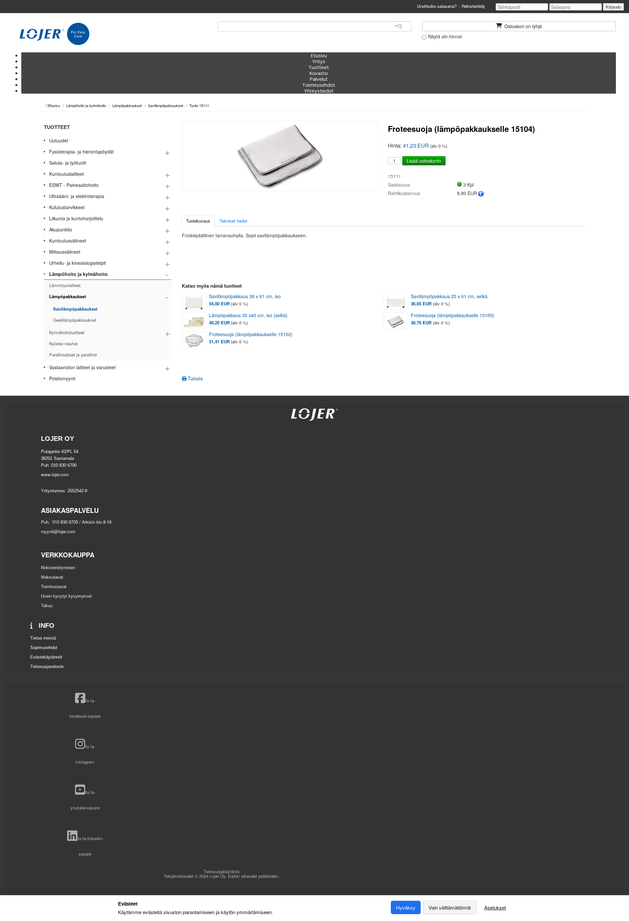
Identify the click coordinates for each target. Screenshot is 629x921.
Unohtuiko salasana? (437, 6)
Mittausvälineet (64, 251)
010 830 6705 (64, 522)
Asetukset (495, 907)
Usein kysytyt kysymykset (66, 596)
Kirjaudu (613, 7)
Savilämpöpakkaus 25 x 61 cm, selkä (449, 296)
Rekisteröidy (473, 6)
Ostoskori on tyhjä (522, 26)
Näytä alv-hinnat (444, 36)
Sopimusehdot (43, 647)
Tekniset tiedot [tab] (233, 221)
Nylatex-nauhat (63, 343)
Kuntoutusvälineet (67, 240)
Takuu (46, 605)
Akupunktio (60, 229)
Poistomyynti (62, 378)
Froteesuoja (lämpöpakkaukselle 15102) (251, 334)
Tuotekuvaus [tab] (198, 221)
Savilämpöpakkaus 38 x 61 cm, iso (245, 296)
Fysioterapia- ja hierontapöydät (81, 151)
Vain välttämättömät (450, 907)
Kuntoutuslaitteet (66, 174)
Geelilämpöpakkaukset (74, 320)
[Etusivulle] (54, 34)
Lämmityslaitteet (65, 285)
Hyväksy (405, 907)
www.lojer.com (55, 474)
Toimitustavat (54, 586)
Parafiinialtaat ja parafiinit (73, 355)
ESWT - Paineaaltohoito (74, 185)
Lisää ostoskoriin (424, 160)
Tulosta (194, 378)
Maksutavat (52, 577)
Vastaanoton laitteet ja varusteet (82, 367)
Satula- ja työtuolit (67, 162)
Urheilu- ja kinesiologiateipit (77, 263)
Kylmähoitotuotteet (67, 332)
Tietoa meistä (43, 638)
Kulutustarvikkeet (67, 207)
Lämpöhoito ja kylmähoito (78, 274)
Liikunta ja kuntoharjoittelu (76, 218)
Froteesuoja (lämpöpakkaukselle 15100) (452, 315)
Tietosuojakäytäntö (221, 871)
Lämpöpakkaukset (67, 296)
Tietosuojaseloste (47, 666)
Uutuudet (58, 140)
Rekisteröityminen (58, 567)
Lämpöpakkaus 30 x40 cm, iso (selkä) (248, 315)
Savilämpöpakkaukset (75, 309)
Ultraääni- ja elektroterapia (76, 196)
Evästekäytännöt (46, 657)
